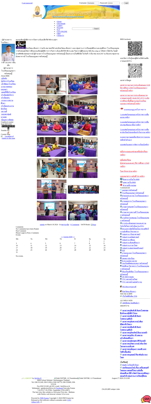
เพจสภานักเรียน (128, 258)
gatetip (42, 225)
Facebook (59, 388)
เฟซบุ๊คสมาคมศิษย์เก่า (130, 303)
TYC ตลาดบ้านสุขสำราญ (132, 282)
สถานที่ (4, 111)
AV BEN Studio (128, 277)
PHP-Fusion (44, 398)
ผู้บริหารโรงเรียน (7, 81)
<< (62, 237)
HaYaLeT (38, 378)
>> (74, 237)
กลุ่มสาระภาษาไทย (129, 245)
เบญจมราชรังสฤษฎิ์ (129, 190)
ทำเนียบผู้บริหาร (7, 95)
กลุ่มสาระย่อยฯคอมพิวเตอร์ (132, 248)
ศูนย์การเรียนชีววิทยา (130, 365)
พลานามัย (65, 225)
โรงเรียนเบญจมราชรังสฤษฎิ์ (133, 193)
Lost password (27, 3)
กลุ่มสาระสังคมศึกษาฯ (131, 243)
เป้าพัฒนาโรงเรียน (8, 84)
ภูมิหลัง (4, 78)
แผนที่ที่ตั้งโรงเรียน (8, 92)
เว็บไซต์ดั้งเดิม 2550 (129, 296)
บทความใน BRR (129, 182)
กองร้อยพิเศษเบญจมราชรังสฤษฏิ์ (135, 263)
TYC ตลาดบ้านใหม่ (129, 279)
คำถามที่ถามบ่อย (129, 185)
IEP (123, 250)
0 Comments (74, 225)
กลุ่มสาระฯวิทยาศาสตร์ (131, 234)
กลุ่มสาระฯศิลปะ (128, 240)
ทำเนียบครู (5, 98)
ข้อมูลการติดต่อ (7, 120)
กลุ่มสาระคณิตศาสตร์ (130, 237)
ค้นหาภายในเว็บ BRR (131, 179)
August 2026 (67, 237)
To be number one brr (129, 261)
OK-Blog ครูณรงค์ (129, 287)
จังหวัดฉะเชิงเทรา (129, 291)
